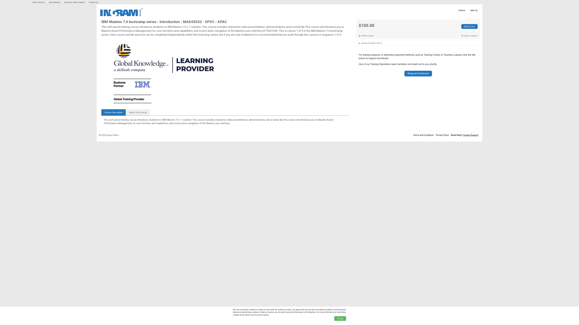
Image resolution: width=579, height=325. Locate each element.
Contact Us (93, 2)
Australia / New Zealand (74, 2)
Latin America (55, 2)
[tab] (113, 112)
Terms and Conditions (423, 135)
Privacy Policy (442, 135)
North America (39, 2)
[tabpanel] (225, 122)
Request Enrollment (418, 73)
